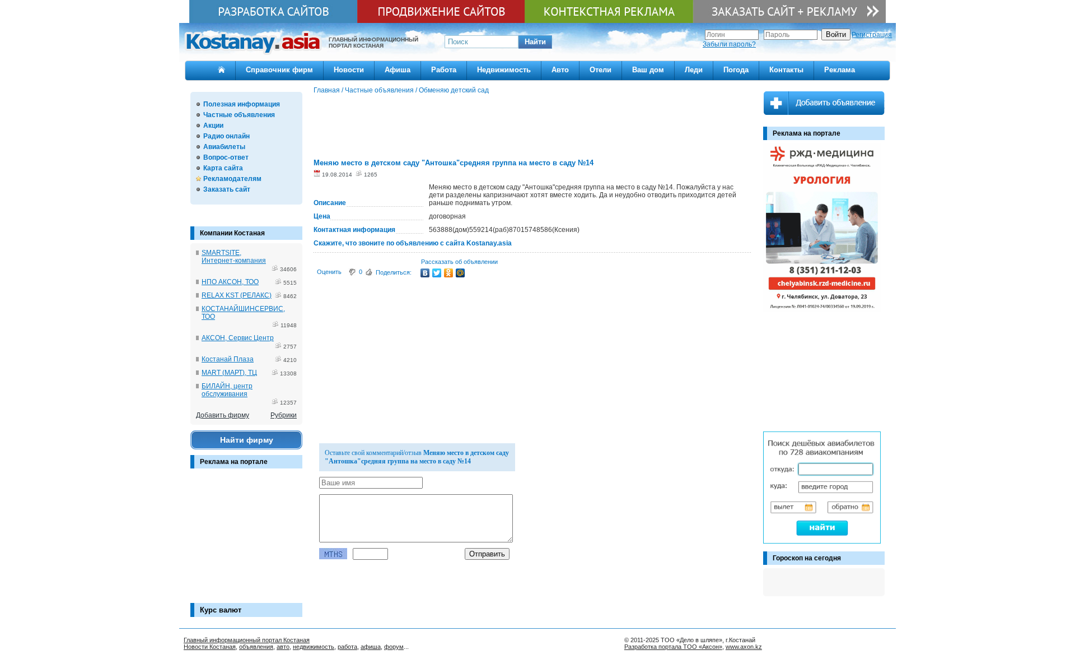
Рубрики (283, 415)
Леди (694, 70)
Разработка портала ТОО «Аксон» (673, 646)
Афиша (397, 70)
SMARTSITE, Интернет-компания (234, 256)
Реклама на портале (234, 462)
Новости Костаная (210, 646)
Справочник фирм (279, 70)
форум (394, 646)
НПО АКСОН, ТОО (230, 282)
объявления (256, 646)
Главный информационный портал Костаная (247, 640)
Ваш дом (648, 70)
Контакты (786, 70)
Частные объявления (239, 115)
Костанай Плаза (228, 359)
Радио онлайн (226, 136)
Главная (327, 90)
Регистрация (872, 35)
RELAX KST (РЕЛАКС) (237, 295)
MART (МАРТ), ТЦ (229, 373)
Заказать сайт (226, 189)
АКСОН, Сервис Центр (238, 338)
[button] (535, 42)
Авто (560, 70)
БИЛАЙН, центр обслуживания (227, 390)
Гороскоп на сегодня (807, 558)
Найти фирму (246, 439)
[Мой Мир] (460, 273)
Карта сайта (223, 168)
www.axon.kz (744, 646)
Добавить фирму (222, 415)
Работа (443, 70)
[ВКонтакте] (425, 273)
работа (347, 646)
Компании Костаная (232, 233)
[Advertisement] (246, 541)
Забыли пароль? (729, 44)
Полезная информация (241, 104)
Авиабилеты (224, 147)
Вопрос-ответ (226, 157)
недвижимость (313, 646)
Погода (736, 70)
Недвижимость (504, 70)
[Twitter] (437, 273)
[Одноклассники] (449, 273)
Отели (600, 70)
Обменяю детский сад (454, 90)
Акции (213, 125)
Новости (349, 70)
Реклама (839, 70)
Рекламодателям (232, 179)
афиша (371, 646)
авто (283, 646)
